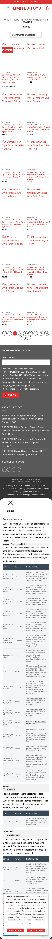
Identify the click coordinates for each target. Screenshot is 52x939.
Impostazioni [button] (29, 923)
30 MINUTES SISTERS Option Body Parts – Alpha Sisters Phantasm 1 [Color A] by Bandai (12, 128)
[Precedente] (4, 333)
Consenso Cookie (37, 495)
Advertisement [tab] (8, 832)
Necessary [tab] (7, 544)
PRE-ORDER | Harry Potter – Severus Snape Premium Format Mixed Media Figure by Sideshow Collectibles (25, 430)
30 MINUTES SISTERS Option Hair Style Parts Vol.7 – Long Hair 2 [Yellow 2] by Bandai (38, 223)
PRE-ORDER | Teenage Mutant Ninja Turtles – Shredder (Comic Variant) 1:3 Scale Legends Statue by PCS (23, 418)
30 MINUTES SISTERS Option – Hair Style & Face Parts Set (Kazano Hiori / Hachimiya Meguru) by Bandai (12, 79)
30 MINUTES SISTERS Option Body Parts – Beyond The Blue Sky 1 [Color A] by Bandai (38, 128)
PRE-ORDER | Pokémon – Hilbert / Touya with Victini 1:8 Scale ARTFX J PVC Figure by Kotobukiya (23, 442)
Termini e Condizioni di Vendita (25, 480)
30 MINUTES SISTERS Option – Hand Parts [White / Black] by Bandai (38, 77)
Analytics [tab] (6, 786)
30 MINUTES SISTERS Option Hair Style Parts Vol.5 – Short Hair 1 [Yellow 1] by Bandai (38, 175)
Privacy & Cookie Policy (17, 495)
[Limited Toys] (25, 8)
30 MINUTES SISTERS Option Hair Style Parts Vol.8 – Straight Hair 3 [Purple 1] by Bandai (38, 318)
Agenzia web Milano (30, 492)
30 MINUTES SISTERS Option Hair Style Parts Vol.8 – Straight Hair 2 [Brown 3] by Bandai (13, 318)
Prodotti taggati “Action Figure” (30, 20)
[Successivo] (29, 338)
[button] (3, 8)
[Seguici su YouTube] (19, 469)
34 (23, 337)
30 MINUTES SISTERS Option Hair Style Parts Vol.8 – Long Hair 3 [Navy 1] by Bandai (38, 270)
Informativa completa (29, 389)
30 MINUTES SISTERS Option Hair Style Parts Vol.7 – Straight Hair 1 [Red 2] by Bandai (13, 270)
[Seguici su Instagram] (9, 469)
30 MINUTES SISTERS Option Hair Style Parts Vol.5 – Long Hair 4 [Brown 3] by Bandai (13, 175)
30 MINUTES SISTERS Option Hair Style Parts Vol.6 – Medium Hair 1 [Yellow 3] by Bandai (13, 223)
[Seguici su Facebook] (4, 469)
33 (46, 333)
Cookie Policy (13, 905)
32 (41, 333)
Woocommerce (36, 698)
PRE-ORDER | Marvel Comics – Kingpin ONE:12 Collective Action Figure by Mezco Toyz (24, 453)
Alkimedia (29, 489)
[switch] (4, 789)
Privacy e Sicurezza (21, 482)
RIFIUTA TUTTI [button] (15, 930)
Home (6, 20)
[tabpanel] (26, 664)
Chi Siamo (36, 482)
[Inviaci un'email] (14, 469)
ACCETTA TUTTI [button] (36, 930)
